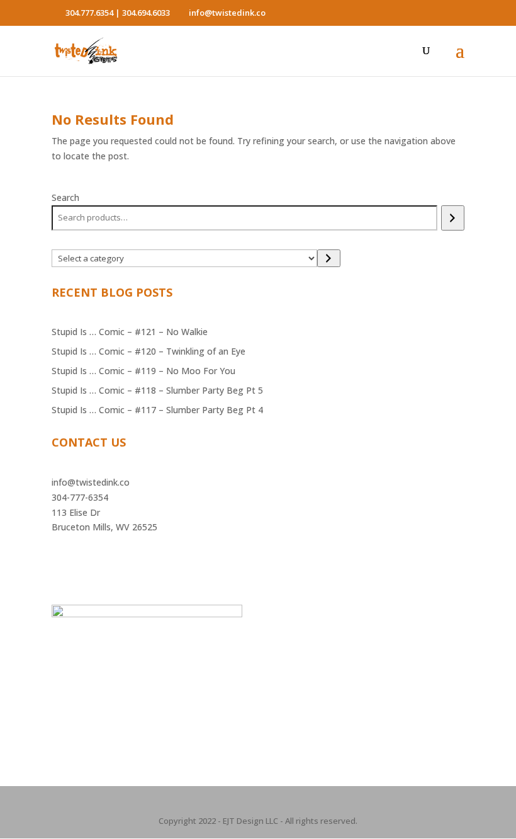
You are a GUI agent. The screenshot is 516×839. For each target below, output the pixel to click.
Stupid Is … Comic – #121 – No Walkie (130, 332)
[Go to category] (328, 258)
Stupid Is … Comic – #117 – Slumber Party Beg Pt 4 (157, 410)
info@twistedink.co (91, 482)
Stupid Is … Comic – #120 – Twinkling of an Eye (148, 351)
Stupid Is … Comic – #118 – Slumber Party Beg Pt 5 (157, 390)
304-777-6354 (80, 497)
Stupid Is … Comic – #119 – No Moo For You (143, 371)
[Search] (452, 218)
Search (65, 197)
